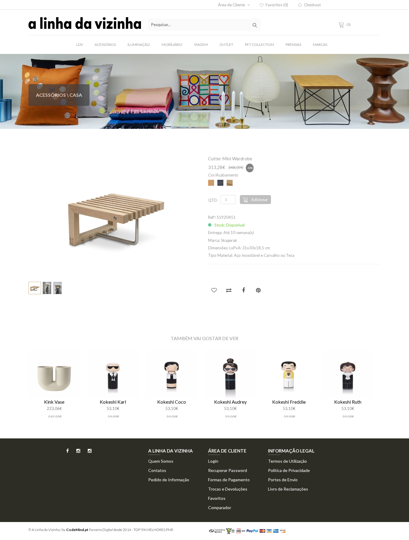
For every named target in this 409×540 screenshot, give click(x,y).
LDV (79, 44)
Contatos (157, 470)
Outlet (226, 44)
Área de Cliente (232, 4)
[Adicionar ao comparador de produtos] (229, 290)
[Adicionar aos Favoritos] (214, 290)
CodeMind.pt (77, 529)
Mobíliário (172, 44)
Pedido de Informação (168, 479)
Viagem (201, 44)
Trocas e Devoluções (227, 488)
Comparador (219, 507)
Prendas (293, 44)
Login (213, 461)
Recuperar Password (227, 470)
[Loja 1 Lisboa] (75, 452)
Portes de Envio (283, 479)
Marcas (320, 44)
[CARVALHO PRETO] (220, 183)
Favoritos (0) (277, 4)
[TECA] (230, 183)
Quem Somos (160, 461)
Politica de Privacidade (289, 470)
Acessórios (105, 44)
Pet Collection (259, 44)
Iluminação (139, 44)
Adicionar (259, 199)
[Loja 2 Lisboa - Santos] (86, 452)
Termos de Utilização (287, 461)
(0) (348, 24)
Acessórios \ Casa (59, 95)
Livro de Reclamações (288, 488)
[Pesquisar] (255, 25)
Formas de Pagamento (229, 479)
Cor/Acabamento (223, 175)
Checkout (312, 4)
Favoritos (216, 498)
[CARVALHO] (211, 183)
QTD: (213, 200)
